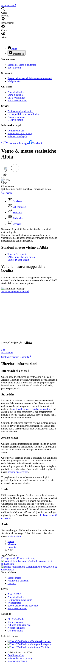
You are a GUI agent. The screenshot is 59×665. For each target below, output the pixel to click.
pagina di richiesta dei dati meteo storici (32, 409)
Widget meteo (14, 81)
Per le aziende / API (17, 100)
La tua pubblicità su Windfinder (23, 114)
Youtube (45, 647)
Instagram (46, 644)
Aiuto (14, 48)
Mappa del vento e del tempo (22, 64)
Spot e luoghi (14, 67)
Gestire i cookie (15, 119)
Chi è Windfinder (16, 97)
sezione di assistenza (18, 472)
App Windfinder (16, 92)
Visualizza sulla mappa (17, 143)
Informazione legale (17, 136)
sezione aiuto (14, 536)
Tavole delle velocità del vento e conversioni (30, 78)
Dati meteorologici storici (20, 111)
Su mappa (7, 193)
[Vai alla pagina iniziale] (1, 2)
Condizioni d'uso (16, 130)
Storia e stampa (15, 94)
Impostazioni (18, 54)
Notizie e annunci (16, 117)
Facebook (37, 143)
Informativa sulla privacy (20, 133)
